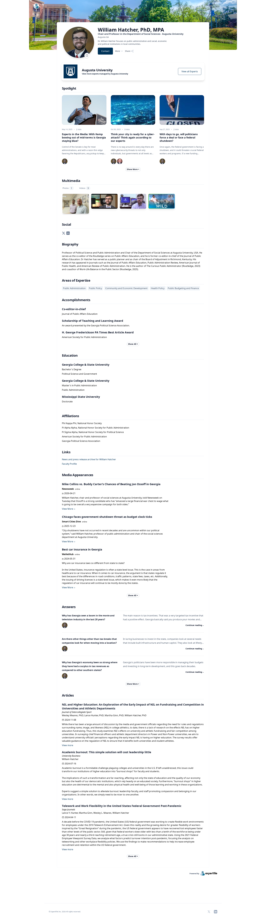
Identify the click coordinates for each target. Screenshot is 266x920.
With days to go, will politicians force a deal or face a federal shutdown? (179, 137)
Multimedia (71, 180)
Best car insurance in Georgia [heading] (82, 549)
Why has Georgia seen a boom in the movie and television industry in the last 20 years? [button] (88, 617)
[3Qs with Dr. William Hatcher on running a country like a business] (133, 201)
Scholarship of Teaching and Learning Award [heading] (92, 321)
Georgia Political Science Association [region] (81, 440)
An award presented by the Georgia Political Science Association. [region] (96, 325)
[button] (63, 232)
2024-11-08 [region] (70, 719)
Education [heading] (70, 355)
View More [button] (67, 508)
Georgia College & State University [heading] (85, 364)
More (117, 51)
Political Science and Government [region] (79, 373)
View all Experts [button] (189, 71)
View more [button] (67, 745)
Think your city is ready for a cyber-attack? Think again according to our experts (132, 137)
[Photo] (75, 204)
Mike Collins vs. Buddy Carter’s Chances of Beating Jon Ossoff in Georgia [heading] (111, 484)
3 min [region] (127, 129)
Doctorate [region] (67, 401)
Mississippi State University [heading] (81, 397)
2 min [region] (78, 129)
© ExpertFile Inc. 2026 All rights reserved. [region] (65, 911)
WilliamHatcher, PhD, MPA (131, 29)
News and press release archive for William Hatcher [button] (89, 459)
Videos (84, 188)
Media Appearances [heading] (77, 475)
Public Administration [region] (74, 288)
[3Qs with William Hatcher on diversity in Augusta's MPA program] (104, 201)
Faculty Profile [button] (69, 463)
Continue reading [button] (195, 625)
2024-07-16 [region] (70, 763)
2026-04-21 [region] (70, 493)
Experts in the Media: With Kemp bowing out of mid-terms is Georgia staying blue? (84, 137)
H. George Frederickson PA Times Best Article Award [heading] (98, 332)
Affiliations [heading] (70, 416)
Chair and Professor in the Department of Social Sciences (140, 33)
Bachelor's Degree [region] (71, 369)
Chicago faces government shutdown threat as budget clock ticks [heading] (107, 517)
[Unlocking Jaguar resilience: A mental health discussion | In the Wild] (161, 201)
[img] (70, 71)
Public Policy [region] (95, 288)
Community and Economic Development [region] (126, 288)
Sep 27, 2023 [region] (165, 129)
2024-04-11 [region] (70, 817)
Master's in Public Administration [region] (79, 385)
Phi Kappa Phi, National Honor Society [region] (82, 423)
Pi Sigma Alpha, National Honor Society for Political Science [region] (93, 432)
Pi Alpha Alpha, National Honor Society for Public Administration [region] (95, 427)
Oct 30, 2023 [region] (116, 129)
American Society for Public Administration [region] (84, 337)
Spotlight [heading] (69, 88)
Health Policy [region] (157, 288)
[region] (140, 37)
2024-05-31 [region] (70, 558)
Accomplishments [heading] (76, 300)
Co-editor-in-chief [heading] (74, 309)
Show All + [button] (133, 344)
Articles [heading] (68, 695)
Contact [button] (105, 51)
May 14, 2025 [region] (67, 129)
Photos (67, 188)
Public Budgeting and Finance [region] (183, 288)
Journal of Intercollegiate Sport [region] (76, 712)
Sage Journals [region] (68, 809)
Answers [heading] (69, 607)
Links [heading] (66, 452)
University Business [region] (71, 755)
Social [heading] (66, 224)
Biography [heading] (70, 244)
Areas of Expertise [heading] (76, 280)
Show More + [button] (133, 169)
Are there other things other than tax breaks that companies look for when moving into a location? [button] (89, 640)
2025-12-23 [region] (70, 525)
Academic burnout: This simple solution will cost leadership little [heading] (106, 752)
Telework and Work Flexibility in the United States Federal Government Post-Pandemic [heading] (121, 806)
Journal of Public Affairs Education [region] (80, 313)
